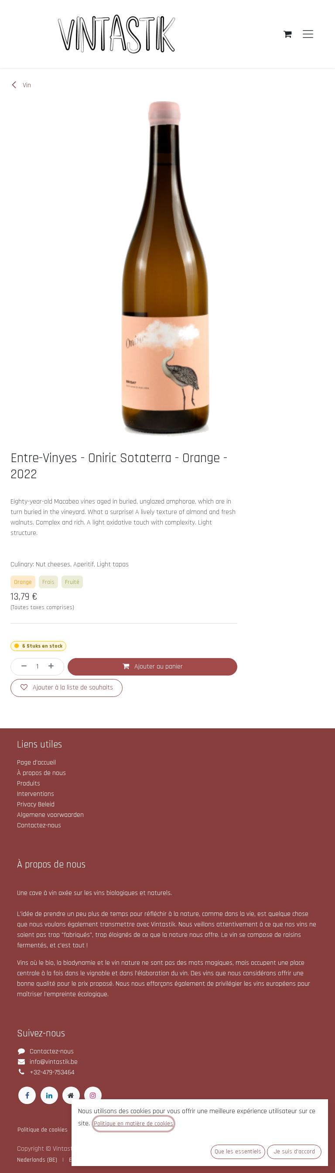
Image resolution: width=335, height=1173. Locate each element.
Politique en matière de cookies (133, 1124)
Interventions (35, 794)
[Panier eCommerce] (287, 34)
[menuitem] (37, 1160)
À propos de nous (41, 773)
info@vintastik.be (54, 1062)
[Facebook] (27, 1095)
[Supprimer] (21, 667)
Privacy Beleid (36, 804)
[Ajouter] (54, 667)
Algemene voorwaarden (50, 815)
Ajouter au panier (158, 666)
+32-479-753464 (52, 1072)
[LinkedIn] (49, 1095)
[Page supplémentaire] (71, 1095)
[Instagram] (93, 1095)
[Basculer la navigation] (308, 34)
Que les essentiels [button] (238, 1152)
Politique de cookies (42, 1130)
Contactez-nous (39, 825)
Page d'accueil (36, 762)
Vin (26, 85)
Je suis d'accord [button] (294, 1152)
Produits (28, 783)
